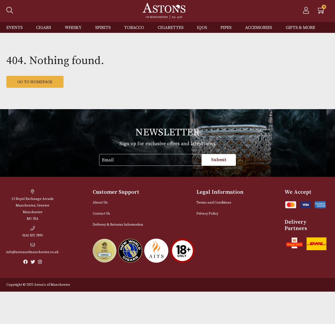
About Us (100, 202)
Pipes (226, 27)
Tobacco (134, 27)
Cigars (43, 27)
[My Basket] (321, 12)
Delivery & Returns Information (118, 224)
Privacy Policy (207, 213)
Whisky (73, 27)
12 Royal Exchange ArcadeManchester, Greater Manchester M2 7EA (33, 209)
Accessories (258, 27)
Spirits (103, 27)
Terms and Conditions (213, 202)
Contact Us (101, 213)
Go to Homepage (34, 81)
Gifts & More (300, 27)
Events (14, 27)
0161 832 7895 (32, 235)
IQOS (202, 27)
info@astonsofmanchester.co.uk (32, 252)
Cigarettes (170, 27)
